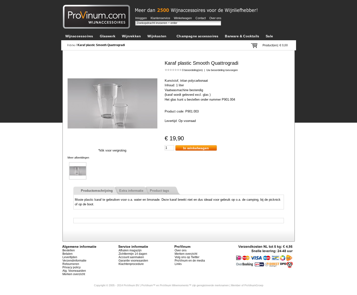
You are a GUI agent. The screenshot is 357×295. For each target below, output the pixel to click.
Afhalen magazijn (130, 250)
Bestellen (68, 250)
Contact (201, 18)
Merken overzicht (73, 274)
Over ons (215, 18)
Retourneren (70, 264)
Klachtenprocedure (131, 264)
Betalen (67, 253)
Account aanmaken (131, 257)
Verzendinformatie (74, 260)
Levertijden (69, 257)
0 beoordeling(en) (192, 70)
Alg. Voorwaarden (74, 270)
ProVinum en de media (190, 260)
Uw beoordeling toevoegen (222, 70)
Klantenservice (160, 18)
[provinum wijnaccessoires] (96, 7)
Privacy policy (71, 267)
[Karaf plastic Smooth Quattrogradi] (112, 61)
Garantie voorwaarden (133, 260)
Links (178, 264)
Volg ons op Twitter (187, 257)
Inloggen (141, 18)
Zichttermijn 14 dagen (133, 253)
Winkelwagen (183, 18)
